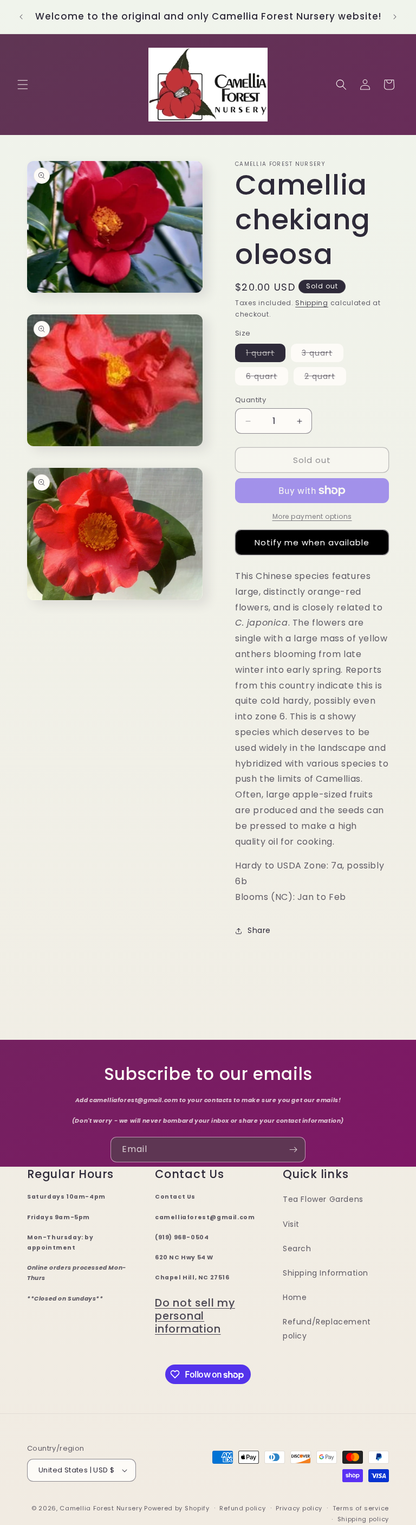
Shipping (311, 302)
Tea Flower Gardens (323, 1199)
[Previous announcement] (21, 17)
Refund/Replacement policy (327, 1328)
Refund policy (242, 1508)
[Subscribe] (293, 1149)
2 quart (325, 377)
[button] (23, 84)
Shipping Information (325, 1272)
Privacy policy (299, 1508)
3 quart (322, 354)
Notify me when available (312, 542)
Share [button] (259, 930)
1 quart (265, 354)
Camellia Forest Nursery (101, 1508)
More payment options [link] (312, 516)
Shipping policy (363, 1519)
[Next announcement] (395, 17)
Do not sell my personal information (195, 1316)
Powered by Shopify (177, 1508)
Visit (291, 1224)
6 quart (267, 377)
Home (295, 1297)
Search (297, 1248)
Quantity (250, 400)
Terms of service (361, 1508)
